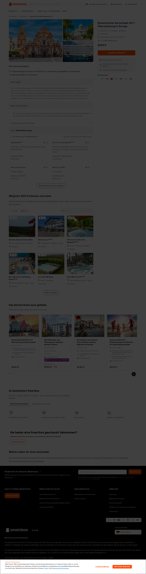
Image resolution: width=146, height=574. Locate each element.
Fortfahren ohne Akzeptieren (12, 562)
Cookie (45, 568)
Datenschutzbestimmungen (60, 568)
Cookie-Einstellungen (102, 567)
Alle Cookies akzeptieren (122, 567)
